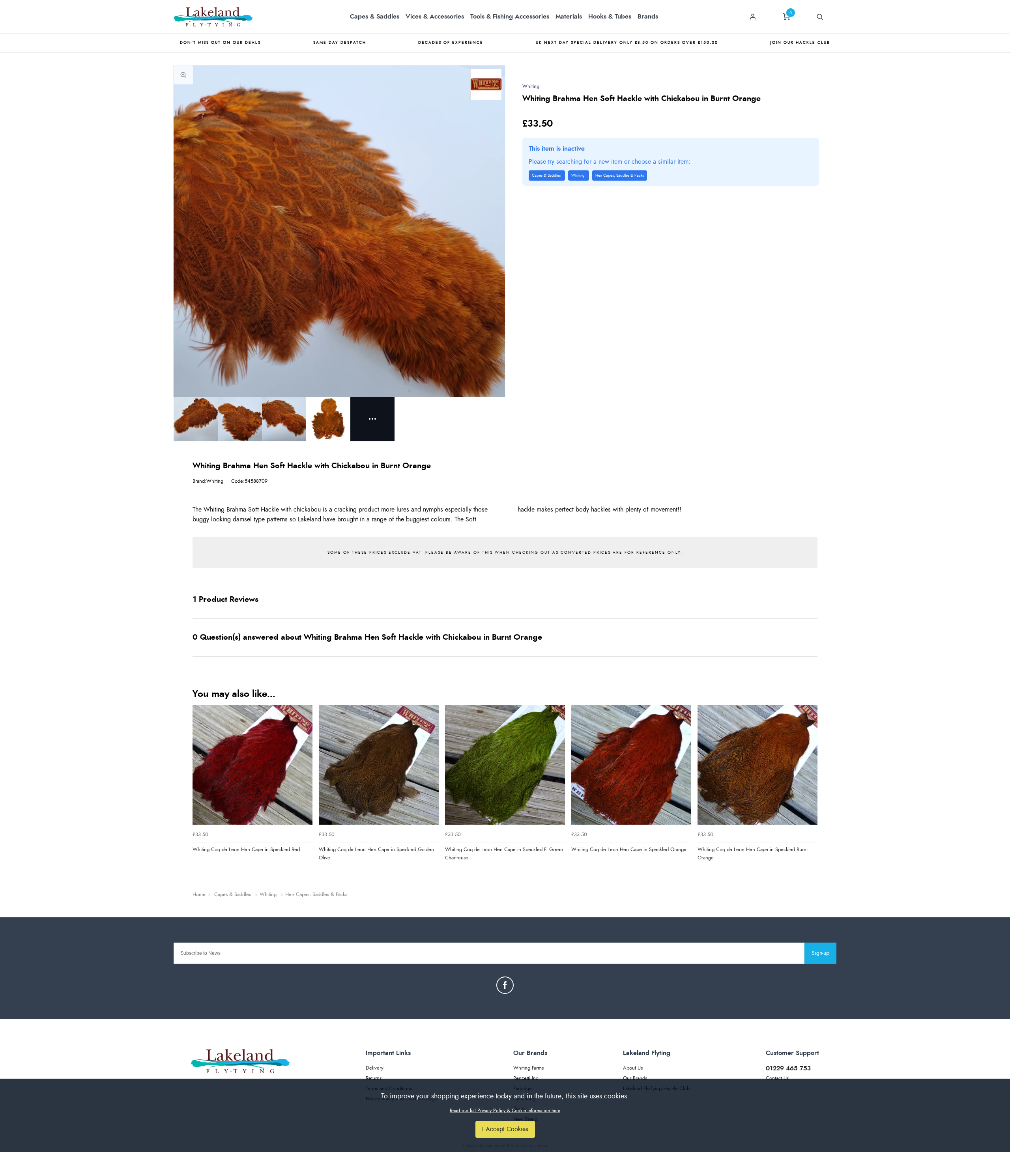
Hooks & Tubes (609, 16)
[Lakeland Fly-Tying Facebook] (505, 985)
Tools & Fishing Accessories (509, 16)
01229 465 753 (788, 1068)
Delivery (374, 1068)
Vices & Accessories (435, 16)
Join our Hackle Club (800, 43)
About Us (633, 1068)
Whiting (530, 86)
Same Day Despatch (339, 43)
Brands (648, 16)
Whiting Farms (528, 1068)
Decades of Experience (450, 43)
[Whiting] (486, 84)
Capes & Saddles (374, 16)
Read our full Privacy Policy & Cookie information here (505, 1110)
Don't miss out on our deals (220, 43)
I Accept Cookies (505, 1129)
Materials (569, 16)
